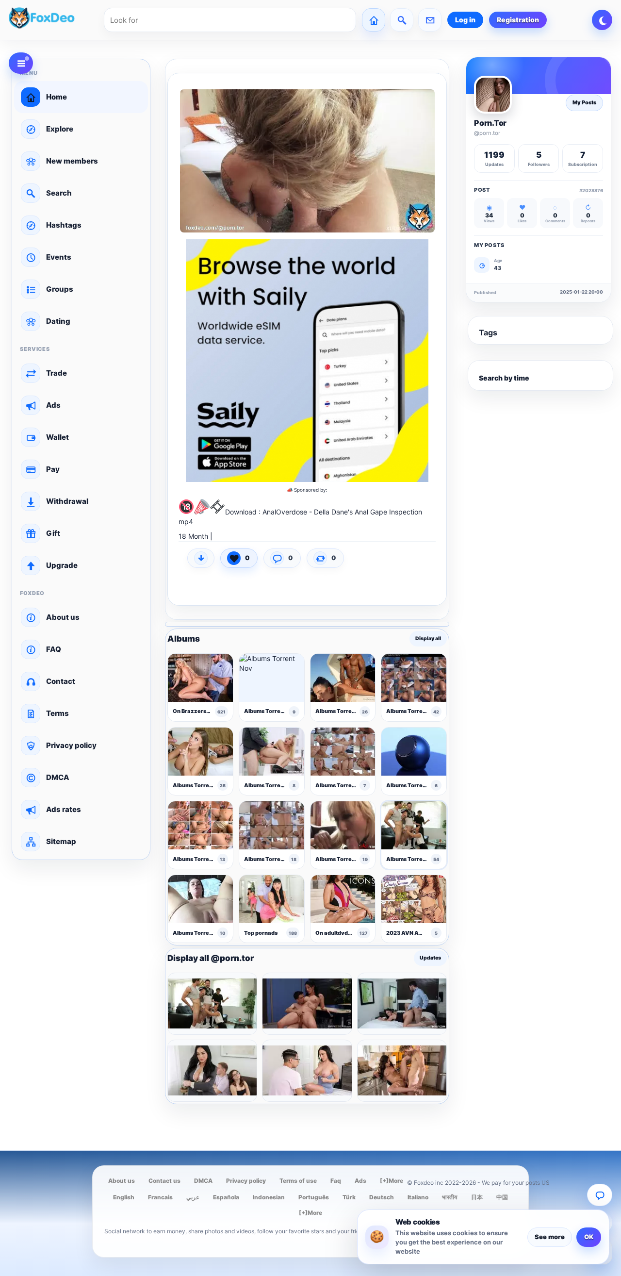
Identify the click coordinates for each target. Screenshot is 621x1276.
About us (63, 617)
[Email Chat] (599, 1195)
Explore (59, 128)
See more (550, 1237)
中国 (502, 1197)
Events (58, 257)
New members (72, 161)
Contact (60, 681)
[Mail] (429, 20)
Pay (53, 469)
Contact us (164, 1180)
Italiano (418, 1197)
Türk (349, 1197)
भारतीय (450, 1197)
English (123, 1197)
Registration (518, 20)
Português (313, 1197)
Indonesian (269, 1197)
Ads (53, 405)
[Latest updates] (401, 20)
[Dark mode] (602, 20)
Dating (58, 321)
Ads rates (63, 809)
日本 (477, 1197)
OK (588, 1237)
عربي (192, 1197)
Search (59, 193)
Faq (335, 1180)
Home (56, 96)
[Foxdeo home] (53, 20)
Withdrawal (67, 501)
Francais (160, 1197)
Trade (56, 373)
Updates (430, 958)
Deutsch (381, 1197)
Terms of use (298, 1180)
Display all (428, 639)
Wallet (57, 437)
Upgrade (62, 565)
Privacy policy (71, 745)
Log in (465, 20)
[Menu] (21, 63)
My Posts (584, 102)
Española (226, 1197)
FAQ (53, 649)
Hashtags (64, 225)
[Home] (373, 20)
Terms (57, 713)
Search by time (504, 378)
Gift (53, 533)
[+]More (391, 1180)
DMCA (57, 777)
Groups (59, 289)
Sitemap (61, 841)
